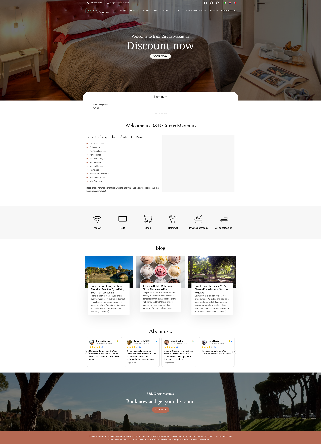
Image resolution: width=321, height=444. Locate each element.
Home (123, 11)
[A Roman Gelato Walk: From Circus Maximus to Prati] (160, 272)
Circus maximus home (195, 11)
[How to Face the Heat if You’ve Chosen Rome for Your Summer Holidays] (212, 272)
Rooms (145, 11)
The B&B (134, 11)
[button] (234, 352)
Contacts (165, 11)
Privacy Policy (173, 439)
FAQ (155, 11)
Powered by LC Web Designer (200, 439)
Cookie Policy (183, 439)
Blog (177, 11)
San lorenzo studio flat (223, 11)
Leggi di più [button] (129, 363)
